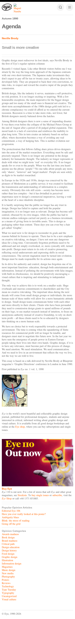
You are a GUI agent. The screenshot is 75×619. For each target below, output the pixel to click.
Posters (5, 579)
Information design (11, 563)
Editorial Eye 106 (11, 510)
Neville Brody (10, 38)
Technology (8, 586)
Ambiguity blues (10, 517)
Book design (8, 537)
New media (7, 573)
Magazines (7, 566)
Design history (9, 550)
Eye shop (20, 426)
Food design (8, 553)
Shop (7, 498)
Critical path (8, 544)
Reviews (6, 583)
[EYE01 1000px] (37, 391)
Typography (8, 593)
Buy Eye (7, 488)
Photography (8, 576)
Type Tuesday (9, 589)
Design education (10, 547)
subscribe (57, 495)
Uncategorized (9, 596)
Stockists (22, 495)
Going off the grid (11, 523)
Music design (8, 570)
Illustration (7, 560)
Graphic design (9, 557)
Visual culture (9, 599)
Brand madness (9, 540)
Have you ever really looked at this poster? (24, 514)
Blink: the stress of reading (15, 520)
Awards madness (10, 534)
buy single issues (40, 495)
